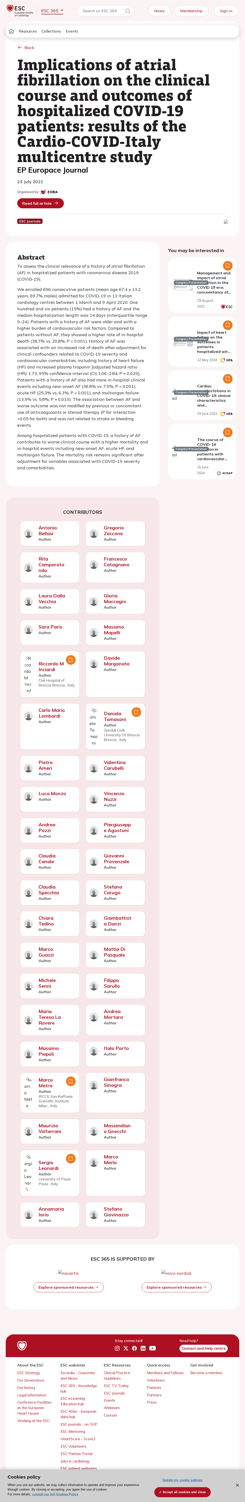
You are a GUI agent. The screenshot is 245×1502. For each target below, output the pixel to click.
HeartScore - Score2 (78, 1439)
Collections (51, 31)
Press (152, 1402)
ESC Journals (114, 1393)
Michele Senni (47, 983)
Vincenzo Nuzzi (114, 796)
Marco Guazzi (46, 952)
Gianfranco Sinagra (116, 1082)
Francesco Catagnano (116, 561)
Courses (110, 1415)
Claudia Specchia (49, 890)
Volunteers (156, 1380)
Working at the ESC (33, 1420)
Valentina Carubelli (115, 765)
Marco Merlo (111, 1159)
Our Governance (30, 1380)
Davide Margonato (117, 661)
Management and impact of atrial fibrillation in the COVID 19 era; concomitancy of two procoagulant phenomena (214, 287)
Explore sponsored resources (67, 1287)
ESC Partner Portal (76, 1453)
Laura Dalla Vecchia (52, 598)
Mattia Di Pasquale (114, 952)
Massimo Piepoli (49, 1051)
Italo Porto (116, 1048)
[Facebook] (134, 1348)
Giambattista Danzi (117, 921)
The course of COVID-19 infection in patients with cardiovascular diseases (211, 451)
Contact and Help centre (204, 1348)
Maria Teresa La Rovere (50, 1017)
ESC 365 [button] (50, 10)
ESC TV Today (116, 1385)
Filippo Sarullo (112, 983)
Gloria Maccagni (115, 598)
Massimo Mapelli (114, 629)
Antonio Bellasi (48, 530)
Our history (26, 1387)
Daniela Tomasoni (115, 716)
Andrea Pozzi (47, 827)
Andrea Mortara (113, 1014)
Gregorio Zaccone (114, 530)
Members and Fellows (165, 1373)
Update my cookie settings (182, 1480)
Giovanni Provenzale (116, 858)
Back (29, 47)
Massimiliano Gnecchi (117, 1128)
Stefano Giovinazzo (116, 1212)
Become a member (206, 1373)
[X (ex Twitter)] (125, 1348)
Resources (28, 31)
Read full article (37, 203)
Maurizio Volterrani (50, 1128)
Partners (154, 1395)
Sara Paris (50, 627)
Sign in (226, 10)
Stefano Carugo (113, 890)
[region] (122, 1485)
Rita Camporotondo (51, 564)
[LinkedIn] (143, 1348)
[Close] (237, 1485)
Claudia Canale (47, 858)
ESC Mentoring (73, 1431)
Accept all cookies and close (184, 1492)
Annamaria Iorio (51, 1212)
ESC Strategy (28, 1373)
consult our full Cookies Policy (55, 1494)
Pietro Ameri (46, 765)
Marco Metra (46, 1082)
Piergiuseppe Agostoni (117, 827)
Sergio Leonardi (49, 1165)
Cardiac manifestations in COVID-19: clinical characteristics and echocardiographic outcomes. (214, 400)
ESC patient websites (79, 1468)
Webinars (112, 1408)
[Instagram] (117, 1348)
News (159, 10)
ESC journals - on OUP (79, 1424)
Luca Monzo (52, 793)
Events (72, 31)
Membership (191, 10)
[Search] (128, 11)
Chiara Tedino (46, 921)
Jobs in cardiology (75, 1461)
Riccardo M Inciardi (51, 666)
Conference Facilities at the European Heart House (34, 1408)
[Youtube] (152, 1348)
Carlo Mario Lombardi (52, 713)
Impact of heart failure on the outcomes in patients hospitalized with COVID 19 (213, 344)
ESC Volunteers (73, 1446)
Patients (154, 1387)
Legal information (31, 1395)
